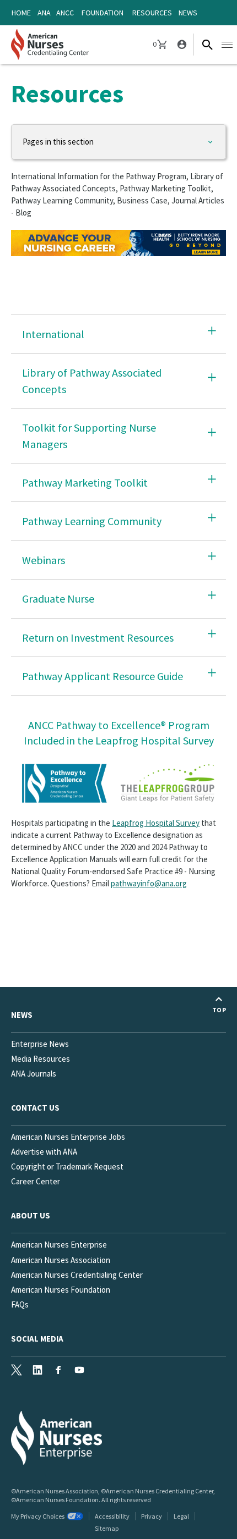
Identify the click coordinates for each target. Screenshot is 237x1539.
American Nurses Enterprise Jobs (68, 1137)
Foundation (102, 13)
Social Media (37, 1338)
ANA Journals (33, 1073)
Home (21, 13)
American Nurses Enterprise (59, 1244)
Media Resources (40, 1058)
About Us (30, 1215)
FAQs (20, 1304)
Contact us (35, 1107)
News (188, 13)
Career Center (35, 1181)
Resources (152, 13)
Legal (181, 1516)
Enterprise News (40, 1044)
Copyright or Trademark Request (67, 1166)
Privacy (151, 1516)
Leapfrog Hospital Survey (156, 823)
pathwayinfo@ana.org (149, 883)
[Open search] (207, 44)
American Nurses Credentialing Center (77, 1275)
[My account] (181, 44)
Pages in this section (58, 141)
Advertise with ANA (44, 1151)
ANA (44, 13)
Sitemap (106, 1528)
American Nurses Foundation (60, 1289)
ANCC (65, 13)
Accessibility (112, 1516)
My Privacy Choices (37, 1516)
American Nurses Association (60, 1260)
